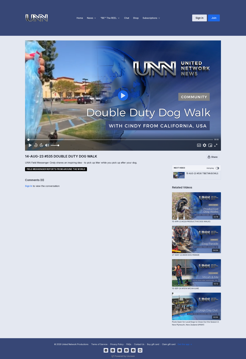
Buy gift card (153, 344)
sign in (28, 186)
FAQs (128, 344)
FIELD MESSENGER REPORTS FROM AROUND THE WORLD (56, 169)
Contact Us (139, 344)
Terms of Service (99, 344)
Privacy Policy (117, 344)
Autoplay (210, 168)
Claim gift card (168, 344)
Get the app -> (185, 344)
